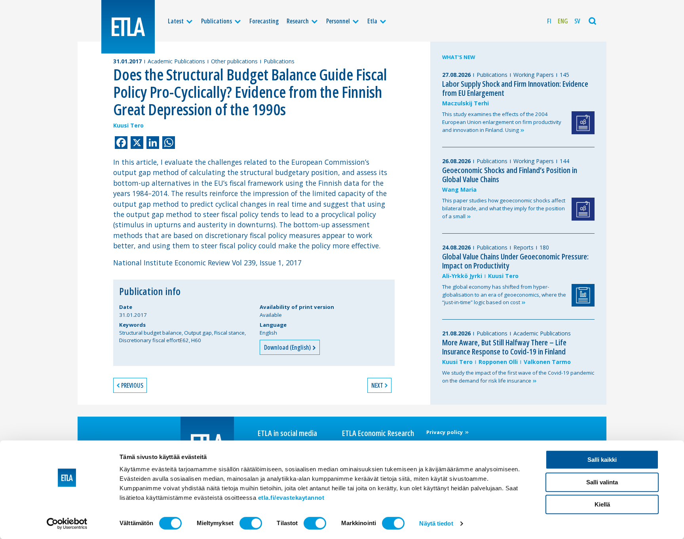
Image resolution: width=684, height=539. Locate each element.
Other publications (234, 61)
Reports (523, 247)
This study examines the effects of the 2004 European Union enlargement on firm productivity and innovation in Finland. (501, 121)
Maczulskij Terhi (465, 103)
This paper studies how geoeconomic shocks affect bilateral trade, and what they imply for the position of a (503, 208)
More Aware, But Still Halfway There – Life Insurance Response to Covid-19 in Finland (504, 347)
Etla (372, 21)
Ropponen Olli (498, 362)
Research (298, 21)
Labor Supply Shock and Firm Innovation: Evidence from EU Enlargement (515, 88)
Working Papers (533, 74)
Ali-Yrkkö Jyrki (462, 276)
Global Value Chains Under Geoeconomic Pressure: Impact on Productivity (515, 261)
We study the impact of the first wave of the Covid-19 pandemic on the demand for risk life (518, 376)
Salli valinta (602, 482)
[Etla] (128, 26)
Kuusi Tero (128, 125)
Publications (216, 21)
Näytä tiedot (436, 523)
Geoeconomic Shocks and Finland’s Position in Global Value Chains (509, 175)
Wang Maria (459, 189)
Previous (132, 385)
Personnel (338, 21)
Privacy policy (445, 432)
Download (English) (288, 347)
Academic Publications (176, 61)
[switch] (250, 523)
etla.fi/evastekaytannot (291, 497)
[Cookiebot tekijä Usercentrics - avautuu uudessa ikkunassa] (67, 523)
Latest (176, 21)
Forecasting (264, 21)
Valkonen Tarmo (547, 362)
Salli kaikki (602, 459)
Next (377, 385)
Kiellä (602, 504)
